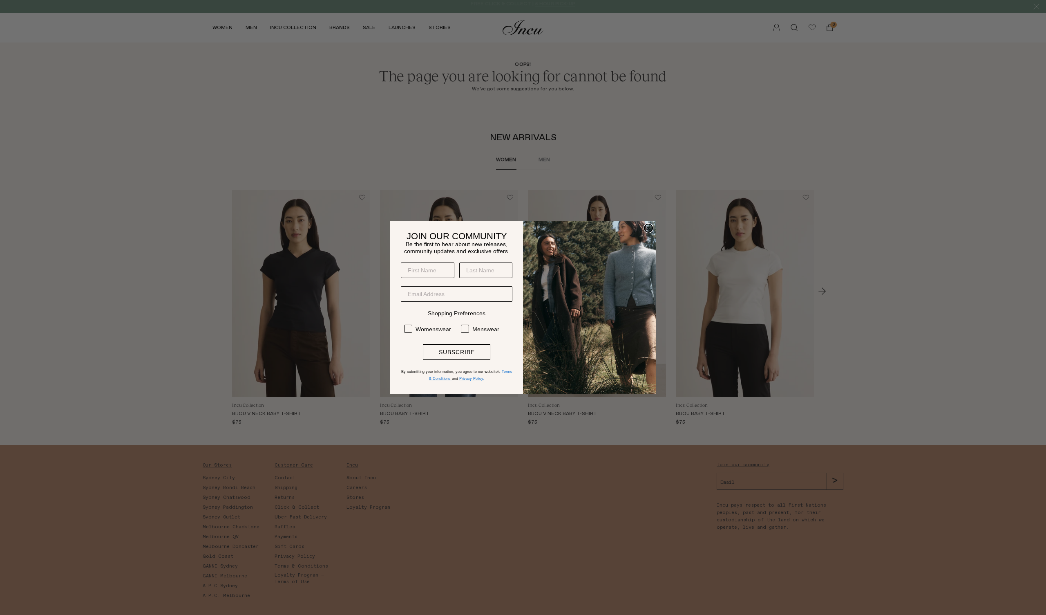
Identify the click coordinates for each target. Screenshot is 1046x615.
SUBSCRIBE (457, 352)
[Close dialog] (648, 228)
